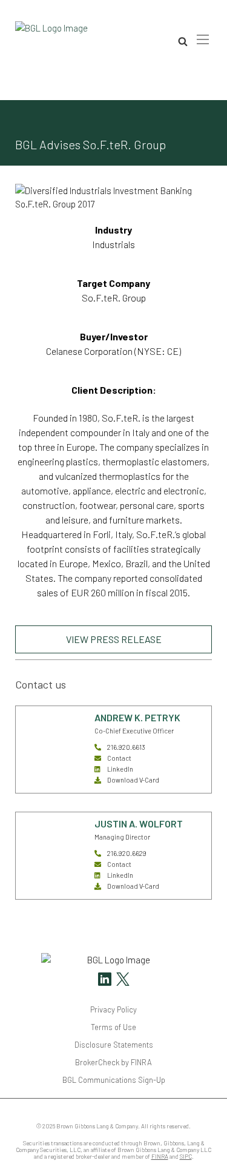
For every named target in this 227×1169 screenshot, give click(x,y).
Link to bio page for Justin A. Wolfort (48, 834)
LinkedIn (120, 769)
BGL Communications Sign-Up (113, 1080)
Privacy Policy (113, 1009)
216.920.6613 (126, 747)
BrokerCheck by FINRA (113, 1062)
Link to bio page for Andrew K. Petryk (48, 727)
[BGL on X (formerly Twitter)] (121, 980)
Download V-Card (133, 780)
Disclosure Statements (113, 1044)
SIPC (186, 1156)
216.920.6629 (126, 853)
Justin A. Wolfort (138, 823)
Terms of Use (113, 1027)
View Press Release (114, 639)
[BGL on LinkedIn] (104, 980)
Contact (119, 758)
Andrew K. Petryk (137, 717)
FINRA (159, 1156)
